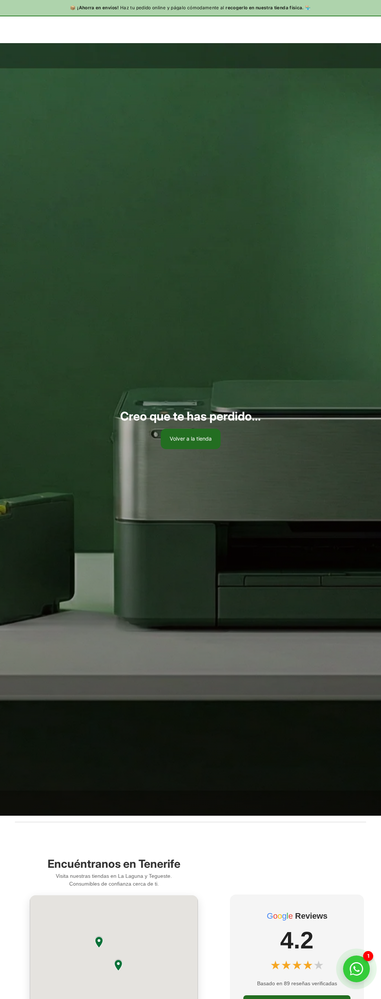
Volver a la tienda (191, 438)
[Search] (24, 29)
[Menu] (8, 29)
